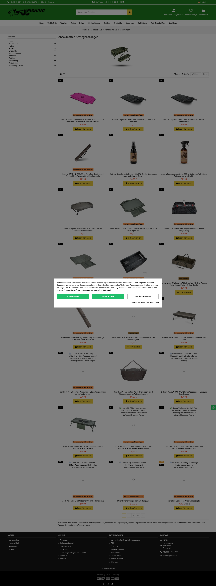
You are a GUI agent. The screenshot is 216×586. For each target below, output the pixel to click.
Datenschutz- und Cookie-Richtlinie (145, 302)
